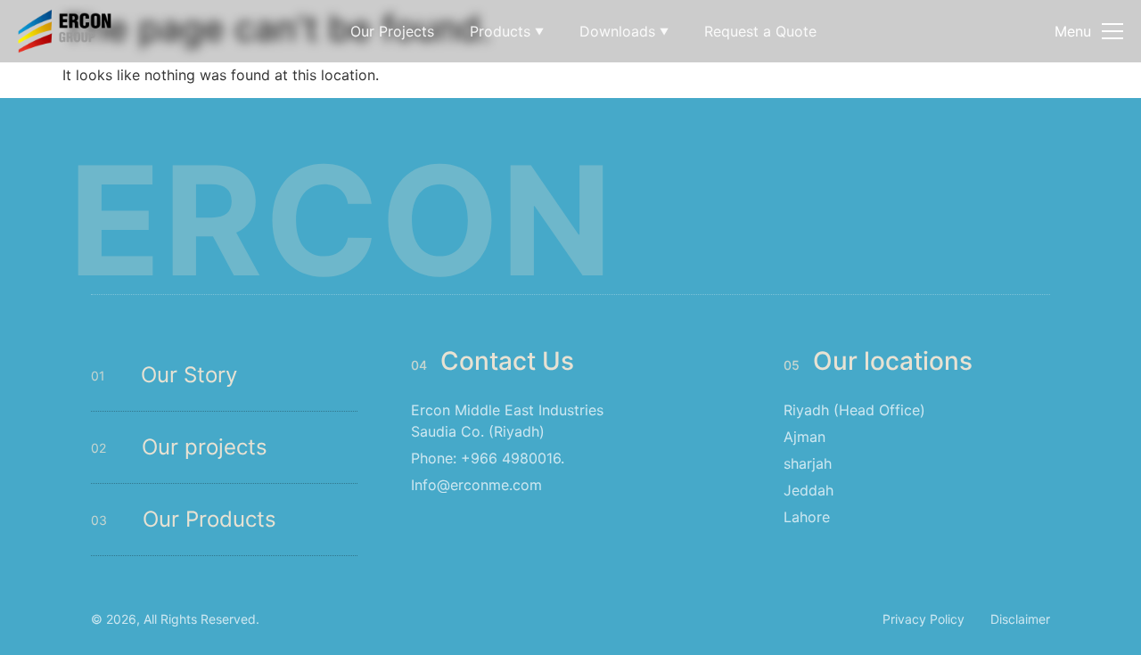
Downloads (624, 31)
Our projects (204, 447)
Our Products (209, 519)
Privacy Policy (923, 618)
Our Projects (392, 31)
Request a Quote (760, 31)
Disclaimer (1020, 618)
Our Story (189, 375)
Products (507, 31)
